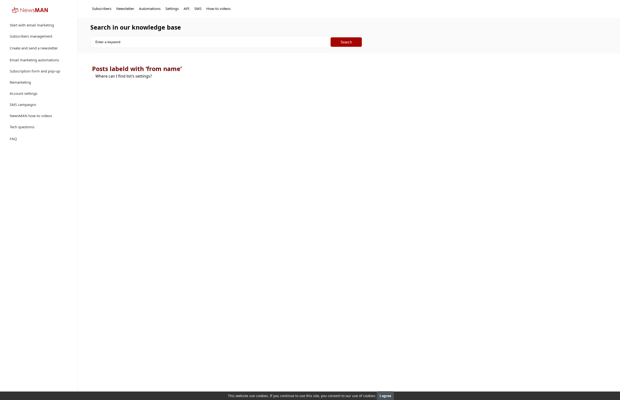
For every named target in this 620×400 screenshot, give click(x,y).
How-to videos (218, 8)
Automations (150, 8)
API (186, 8)
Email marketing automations (34, 59)
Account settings (23, 93)
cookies (262, 395)
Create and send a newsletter (34, 48)
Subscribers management (31, 36)
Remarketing (20, 82)
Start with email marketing (32, 25)
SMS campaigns (23, 104)
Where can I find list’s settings (123, 76)
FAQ (13, 138)
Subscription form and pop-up (35, 71)
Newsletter (125, 8)
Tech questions (22, 126)
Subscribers (101, 8)
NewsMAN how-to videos (31, 115)
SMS (198, 8)
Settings (172, 8)
